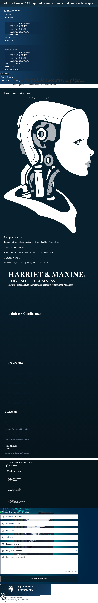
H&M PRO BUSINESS (18, 26)
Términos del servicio (18, 354)
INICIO (8, 15)
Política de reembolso (18, 334)
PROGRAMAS (10, 18)
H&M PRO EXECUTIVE (19, 32)
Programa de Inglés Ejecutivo (22, 393)
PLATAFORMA (11, 41)
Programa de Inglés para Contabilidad (25, 373)
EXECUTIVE (10, 38)
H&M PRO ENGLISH (18, 29)
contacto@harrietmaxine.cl (17, 435)
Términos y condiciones (19, 344)
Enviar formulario (39, 579)
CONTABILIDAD (12, 35)
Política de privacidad (18, 324)
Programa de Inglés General (21, 403)
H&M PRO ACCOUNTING (20, 23)
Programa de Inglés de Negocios (23, 383)
